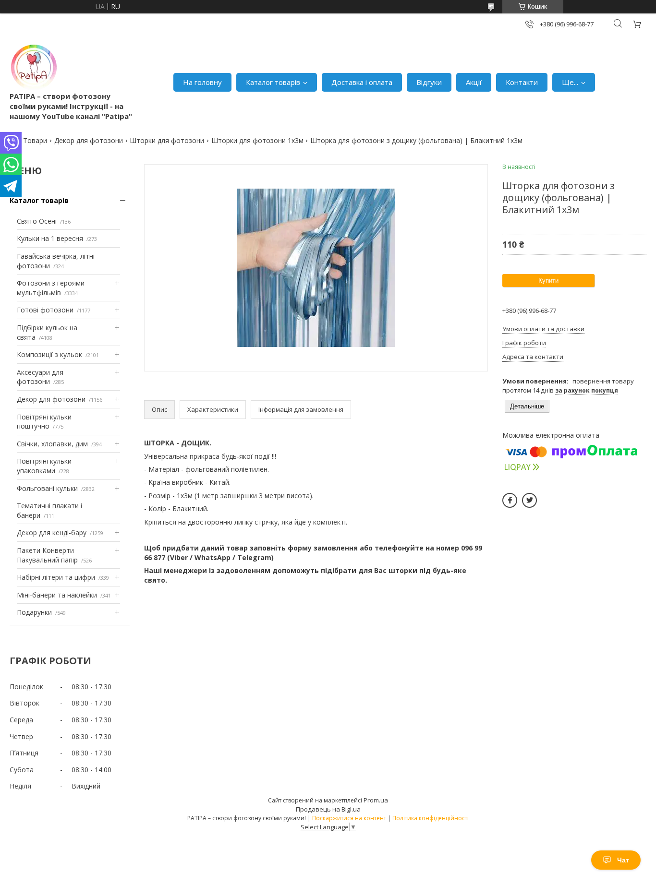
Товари (35, 140)
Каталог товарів (273, 82)
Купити (548, 280)
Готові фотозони (45, 309)
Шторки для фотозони (167, 140)
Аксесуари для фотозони (40, 377)
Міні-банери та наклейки (57, 594)
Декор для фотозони (88, 140)
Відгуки (429, 82)
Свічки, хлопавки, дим (52, 443)
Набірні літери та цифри (56, 577)
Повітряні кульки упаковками (44, 465)
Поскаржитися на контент (349, 818)
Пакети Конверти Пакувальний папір (47, 555)
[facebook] (509, 500)
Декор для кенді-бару (51, 532)
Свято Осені (37, 221)
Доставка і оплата (361, 82)
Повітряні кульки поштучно (44, 421)
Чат (623, 860)
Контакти (522, 82)
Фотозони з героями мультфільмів (51, 287)
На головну (202, 82)
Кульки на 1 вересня (50, 238)
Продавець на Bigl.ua (328, 809)
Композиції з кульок (49, 354)
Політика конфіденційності (430, 818)
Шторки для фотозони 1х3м (257, 140)
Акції (474, 82)
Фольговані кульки (47, 488)
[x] (529, 500)
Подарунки (34, 612)
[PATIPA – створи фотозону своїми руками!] (34, 67)
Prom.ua (376, 800)
